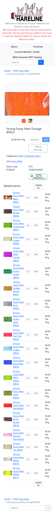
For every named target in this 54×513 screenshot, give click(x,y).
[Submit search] (41, 62)
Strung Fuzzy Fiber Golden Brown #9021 (18, 288)
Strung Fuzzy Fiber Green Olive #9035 (18, 319)
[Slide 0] (24, 121)
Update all (38, 186)
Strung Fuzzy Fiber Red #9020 (18, 405)
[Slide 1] (30, 121)
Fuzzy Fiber (23, 70)
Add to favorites (38, 148)
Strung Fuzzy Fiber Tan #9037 (18, 446)
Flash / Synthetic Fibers (29, 156)
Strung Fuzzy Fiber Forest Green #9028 (18, 271)
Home (7, 70)
